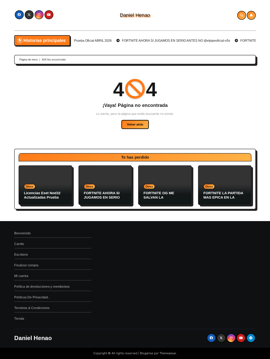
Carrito (19, 244)
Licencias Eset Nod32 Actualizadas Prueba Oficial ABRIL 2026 (42, 197)
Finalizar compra (26, 265)
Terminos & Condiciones (31, 308)
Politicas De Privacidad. (31, 297)
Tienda (19, 318)
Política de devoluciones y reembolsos (42, 286)
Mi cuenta (21, 276)
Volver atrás (135, 124)
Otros (29, 186)
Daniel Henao (135, 15)
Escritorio (21, 254)
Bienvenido (22, 233)
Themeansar (168, 353)
